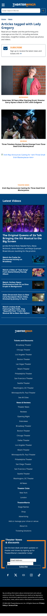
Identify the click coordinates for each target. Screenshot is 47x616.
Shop (23, 511)
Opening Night (23, 416)
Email (7, 560)
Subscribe (23, 567)
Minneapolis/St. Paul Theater (23, 393)
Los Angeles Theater (23, 354)
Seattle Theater (23, 383)
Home (3, 19)
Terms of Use (13, 605)
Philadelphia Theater (23, 373)
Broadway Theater (23, 345)
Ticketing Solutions (23, 531)
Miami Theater (23, 369)
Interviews (23, 97)
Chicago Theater (23, 350)
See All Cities (23, 397)
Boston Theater (23, 359)
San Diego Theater (23, 464)
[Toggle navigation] (1, 5)
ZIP (6, 563)
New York (23, 492)
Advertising (23, 516)
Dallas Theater (24, 440)
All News (23, 483)
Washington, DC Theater (23, 388)
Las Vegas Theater (23, 364)
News (10, 19)
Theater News (23, 185)
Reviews (23, 141)
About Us (23, 526)
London (23, 497)
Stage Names (23, 507)
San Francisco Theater (23, 378)
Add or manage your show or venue (23, 521)
